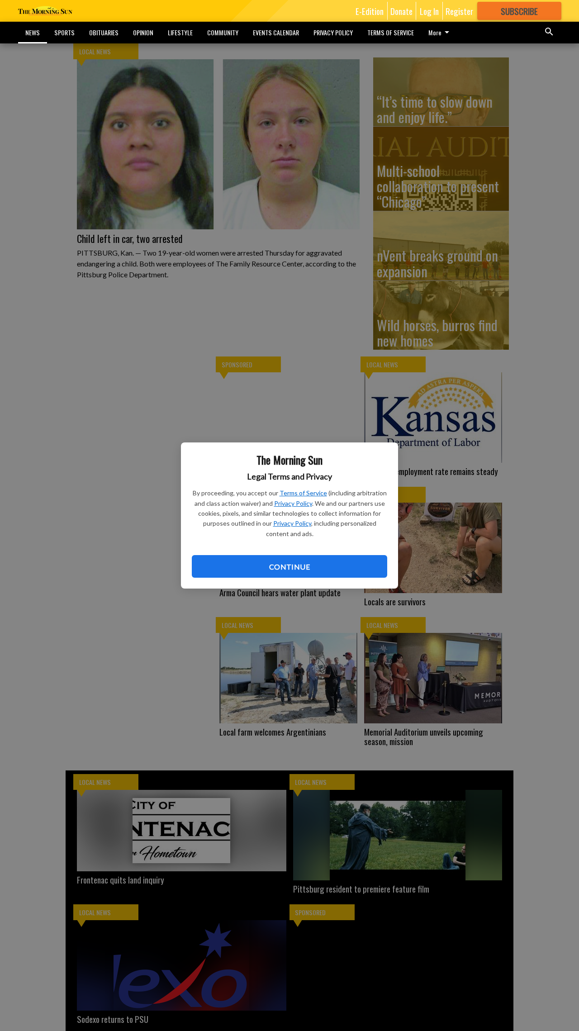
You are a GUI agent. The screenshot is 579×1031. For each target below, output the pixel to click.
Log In (429, 11)
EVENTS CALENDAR (276, 32)
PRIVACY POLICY (333, 32)
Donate (401, 11)
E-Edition (370, 11)
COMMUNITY (222, 32)
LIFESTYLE (180, 32)
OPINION (143, 32)
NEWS (32, 32)
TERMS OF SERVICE (390, 32)
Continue (289, 566)
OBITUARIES (104, 32)
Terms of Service (303, 493)
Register (459, 11)
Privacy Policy (293, 503)
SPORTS (64, 32)
